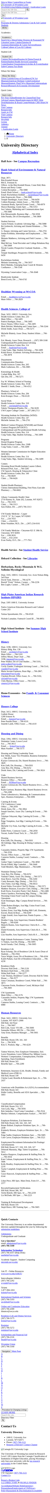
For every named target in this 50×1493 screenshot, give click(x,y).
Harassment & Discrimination (18, 1491)
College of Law (14, 47)
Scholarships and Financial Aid (14, 1335)
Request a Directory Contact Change (21, 1445)
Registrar (5, 1325)
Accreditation (6, 1486)
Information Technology (12, 1250)
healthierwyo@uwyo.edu (20, 297)
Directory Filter (7, 1418)
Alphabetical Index (25, 152)
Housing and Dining (12, 733)
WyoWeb (5, 7)
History (5, 641)
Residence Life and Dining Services (16, 1316)
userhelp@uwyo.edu (10, 1255)
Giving (12, 7)
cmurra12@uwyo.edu (10, 683)
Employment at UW (20, 1488)
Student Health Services (18, 61)
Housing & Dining (25, 59)
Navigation (6, 1351)
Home (11, 134)
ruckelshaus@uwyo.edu (38, 195)
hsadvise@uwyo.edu (18, 347)
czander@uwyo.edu (9, 669)
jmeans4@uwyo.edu (15, 659)
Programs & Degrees (10, 23)
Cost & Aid (34, 23)
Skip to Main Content (10, 2)
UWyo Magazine (27, 83)
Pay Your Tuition (8, 98)
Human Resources (11, 1012)
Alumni (25, 7)
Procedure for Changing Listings (14, 1410)
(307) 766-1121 (19, 1442)
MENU (4, 28)
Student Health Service (35, 550)
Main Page (16, 1351)
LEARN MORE (8, 1412)
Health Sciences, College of (15, 309)
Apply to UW (7, 112)
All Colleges (26, 47)
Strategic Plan (14, 83)
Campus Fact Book (14, 66)
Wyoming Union (8, 1344)
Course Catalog (15, 42)
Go (3, 15)
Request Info (6, 110)
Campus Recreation (9, 59)
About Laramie (7, 78)
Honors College (9, 706)
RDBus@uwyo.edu (17, 782)
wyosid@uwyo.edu (9, 1283)
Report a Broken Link (10, 1480)
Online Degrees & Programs (29, 40)
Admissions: (6, 1234)
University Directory (15, 136)
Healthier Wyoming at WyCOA (18, 291)
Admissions (24, 23)
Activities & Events (33, 64)
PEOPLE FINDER (28, 1482)
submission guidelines (10, 1229)
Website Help (18, 1486)
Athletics (18, 7)
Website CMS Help (36, 102)
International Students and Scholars (16, 1297)
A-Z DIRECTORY (9, 1482)
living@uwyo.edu (17, 746)
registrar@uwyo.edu (9, 1330)
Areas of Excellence (22, 78)
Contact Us (6, 1475)
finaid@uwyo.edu (8, 1339)
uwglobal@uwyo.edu (10, 1302)
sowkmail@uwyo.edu (18, 406)
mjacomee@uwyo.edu (10, 673)
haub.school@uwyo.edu (31, 192)
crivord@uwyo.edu (9, 678)
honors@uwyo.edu (17, 719)
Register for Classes (23, 98)
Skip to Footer (25, 2)
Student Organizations (16, 64)
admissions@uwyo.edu (16, 1243)
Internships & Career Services (22, 45)
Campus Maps (14, 100)
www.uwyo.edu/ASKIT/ (11, 1274)
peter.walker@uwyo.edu (11, 664)
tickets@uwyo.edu (9, 1292)
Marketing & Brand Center (16, 102)
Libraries (32, 558)
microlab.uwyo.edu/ (9, 1262)
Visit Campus (6, 107)
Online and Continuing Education (15, 1306)
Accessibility (36, 1491)
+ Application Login (37, 7)
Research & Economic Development (24, 86)
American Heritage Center (19, 81)
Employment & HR (28, 100)
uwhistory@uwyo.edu (18, 652)
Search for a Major (9, 40)
